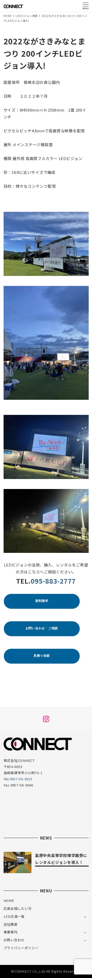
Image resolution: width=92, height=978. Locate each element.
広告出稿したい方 (18, 908)
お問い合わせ (14, 939)
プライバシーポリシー (21, 947)
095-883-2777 (53, 580)
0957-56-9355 (21, 778)
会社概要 (11, 924)
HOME (9, 900)
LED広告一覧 (14, 916)
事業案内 (11, 932)
